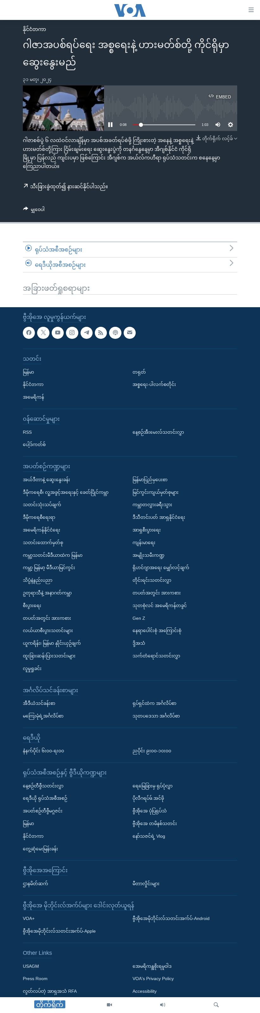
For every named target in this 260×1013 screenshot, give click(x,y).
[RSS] (101, 333)
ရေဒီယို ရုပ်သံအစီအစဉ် (45, 798)
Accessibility (145, 991)
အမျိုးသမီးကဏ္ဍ (149, 555)
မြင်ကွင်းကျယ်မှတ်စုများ (156, 492)
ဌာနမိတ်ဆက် (35, 883)
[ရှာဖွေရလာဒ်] (216, 1005)
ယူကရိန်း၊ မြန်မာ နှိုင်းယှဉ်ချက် (52, 643)
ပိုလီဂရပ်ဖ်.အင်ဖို (148, 798)
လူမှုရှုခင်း (32, 668)
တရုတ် (139, 372)
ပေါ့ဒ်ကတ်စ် (34, 444)
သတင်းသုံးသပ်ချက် (42, 504)
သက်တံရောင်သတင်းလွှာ (156, 655)
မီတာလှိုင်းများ (146, 883)
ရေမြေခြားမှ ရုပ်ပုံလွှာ (152, 785)
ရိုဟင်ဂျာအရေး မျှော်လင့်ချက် (161, 567)
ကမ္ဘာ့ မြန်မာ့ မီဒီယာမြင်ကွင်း (49, 567)
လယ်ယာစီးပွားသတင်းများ (48, 630)
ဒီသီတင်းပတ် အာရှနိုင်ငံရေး (159, 517)
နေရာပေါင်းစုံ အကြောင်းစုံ (157, 630)
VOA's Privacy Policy (153, 978)
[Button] (34, 210)
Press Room (35, 978)
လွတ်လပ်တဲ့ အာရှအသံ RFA (50, 991)
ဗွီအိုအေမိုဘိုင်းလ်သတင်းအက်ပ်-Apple (59, 931)
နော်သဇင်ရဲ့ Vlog (149, 836)
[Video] (109, 1005)
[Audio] (162, 1005)
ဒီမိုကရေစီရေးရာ (39, 517)
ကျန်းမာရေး (144, 542)
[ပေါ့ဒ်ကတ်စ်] (115, 333)
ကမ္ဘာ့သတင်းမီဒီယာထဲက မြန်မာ (52, 555)
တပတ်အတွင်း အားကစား (47, 618)
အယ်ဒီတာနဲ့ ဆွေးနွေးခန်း (46, 479)
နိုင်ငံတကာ (34, 29)
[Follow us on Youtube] (58, 333)
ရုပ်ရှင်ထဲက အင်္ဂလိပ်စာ (154, 703)
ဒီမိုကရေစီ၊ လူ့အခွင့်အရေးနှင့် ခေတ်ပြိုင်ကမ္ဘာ (65, 492)
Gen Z (139, 618)
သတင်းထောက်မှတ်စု (43, 542)
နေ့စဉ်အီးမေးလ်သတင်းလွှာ (158, 432)
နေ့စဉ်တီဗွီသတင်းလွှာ (43, 785)
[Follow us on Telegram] (87, 333)
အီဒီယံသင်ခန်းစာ (39, 703)
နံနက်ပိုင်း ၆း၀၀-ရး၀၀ (43, 750)
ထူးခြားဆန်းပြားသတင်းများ (49, 655)
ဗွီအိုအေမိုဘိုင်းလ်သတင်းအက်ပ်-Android (171, 918)
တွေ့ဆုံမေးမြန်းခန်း (40, 848)
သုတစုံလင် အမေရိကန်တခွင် (160, 605)
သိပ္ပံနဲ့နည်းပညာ (37, 580)
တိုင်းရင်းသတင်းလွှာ (152, 580)
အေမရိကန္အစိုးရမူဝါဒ (152, 966)
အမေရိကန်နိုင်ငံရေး (41, 529)
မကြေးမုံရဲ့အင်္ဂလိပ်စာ (43, 715)
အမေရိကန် (33, 397)
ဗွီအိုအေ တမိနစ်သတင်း (155, 823)
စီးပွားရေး (32, 605)
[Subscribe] (130, 333)
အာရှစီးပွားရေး (147, 529)
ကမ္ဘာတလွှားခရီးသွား (152, 504)
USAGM (31, 966)
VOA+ (29, 918)
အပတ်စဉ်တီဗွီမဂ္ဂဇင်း (42, 810)
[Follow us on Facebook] (29, 333)
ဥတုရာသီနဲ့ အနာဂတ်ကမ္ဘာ (47, 592)
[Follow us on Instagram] (72, 333)
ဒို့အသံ (139, 643)
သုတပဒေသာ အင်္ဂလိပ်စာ (156, 715)
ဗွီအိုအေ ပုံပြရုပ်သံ (150, 810)
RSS (27, 432)
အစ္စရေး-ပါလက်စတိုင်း (154, 384)
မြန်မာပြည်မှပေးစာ (150, 479)
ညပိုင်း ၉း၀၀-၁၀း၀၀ (152, 750)
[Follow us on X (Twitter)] (43, 333)
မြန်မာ (28, 372)
